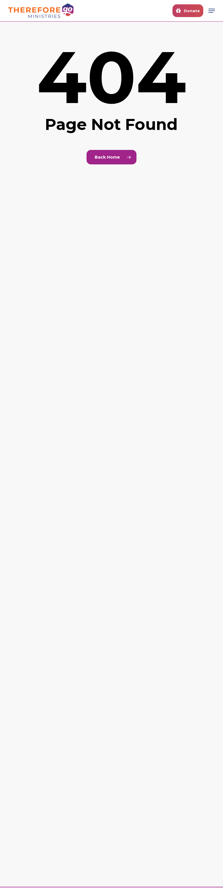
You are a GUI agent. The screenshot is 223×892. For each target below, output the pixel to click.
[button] (211, 11)
